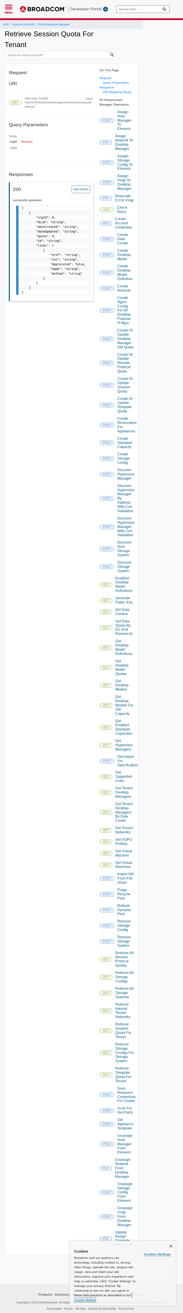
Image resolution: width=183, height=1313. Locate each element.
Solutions (62, 1294)
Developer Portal (86, 8)
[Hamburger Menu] (8, 6)
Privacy (68, 1308)
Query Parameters (116, 82)
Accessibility (54, 1308)
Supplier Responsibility (102, 1308)
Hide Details (80, 189)
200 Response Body (117, 92)
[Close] (171, 1246)
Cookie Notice (85, 1300)
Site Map (80, 1308)
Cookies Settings (157, 1254)
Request (105, 78)
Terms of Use (126, 1308)
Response (107, 87)
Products (45, 1294)
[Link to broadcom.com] (43, 9)
